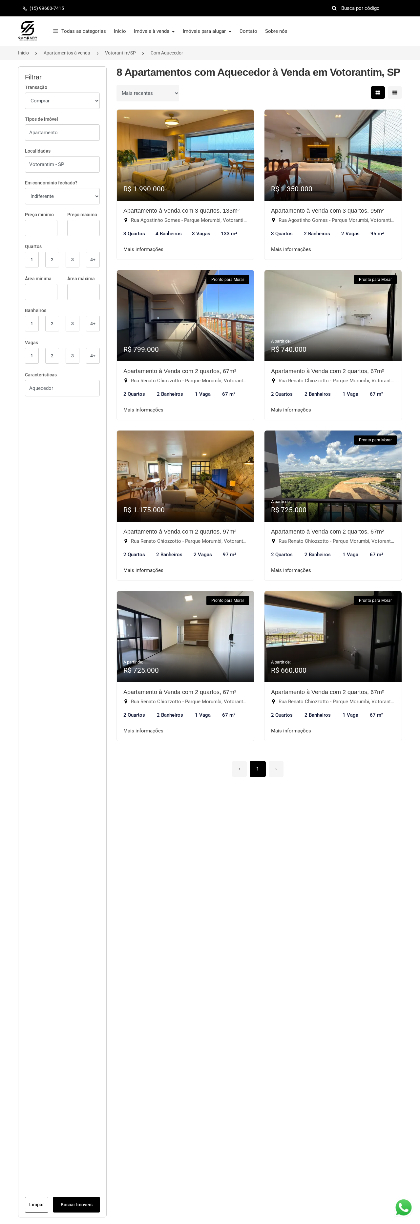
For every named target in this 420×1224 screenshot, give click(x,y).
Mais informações (143, 249)
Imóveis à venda (152, 31)
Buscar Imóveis (77, 1204)
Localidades (38, 151)
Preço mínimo (39, 214)
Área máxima (81, 278)
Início (120, 31)
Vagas (31, 342)
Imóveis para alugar (205, 31)
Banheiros (35, 310)
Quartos (33, 246)
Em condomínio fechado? (51, 182)
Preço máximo (82, 214)
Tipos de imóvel (41, 119)
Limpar (36, 1204)
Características (41, 374)
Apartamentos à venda (67, 52)
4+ (92, 259)
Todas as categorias (83, 31)
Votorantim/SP (120, 52)
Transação (36, 87)
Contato (248, 31)
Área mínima (38, 278)
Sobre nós (276, 31)
